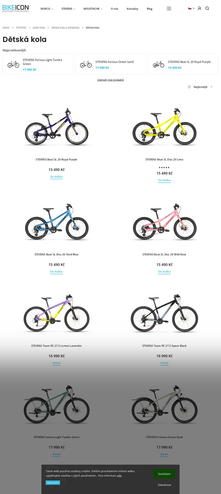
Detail (56, 363)
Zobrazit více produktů (110, 80)
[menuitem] (49, 8)
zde (119, 475)
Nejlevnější (200, 87)
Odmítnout (164, 485)
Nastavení (53, 482)
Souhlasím (164, 474)
